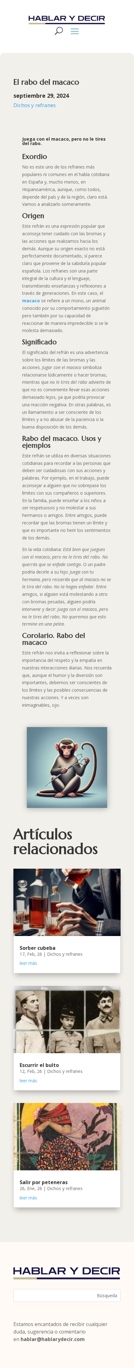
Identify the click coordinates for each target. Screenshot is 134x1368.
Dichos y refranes (34, 105)
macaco (31, 301)
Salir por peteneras (44, 1182)
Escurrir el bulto (39, 1065)
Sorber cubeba (37, 947)
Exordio (34, 156)
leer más (28, 963)
